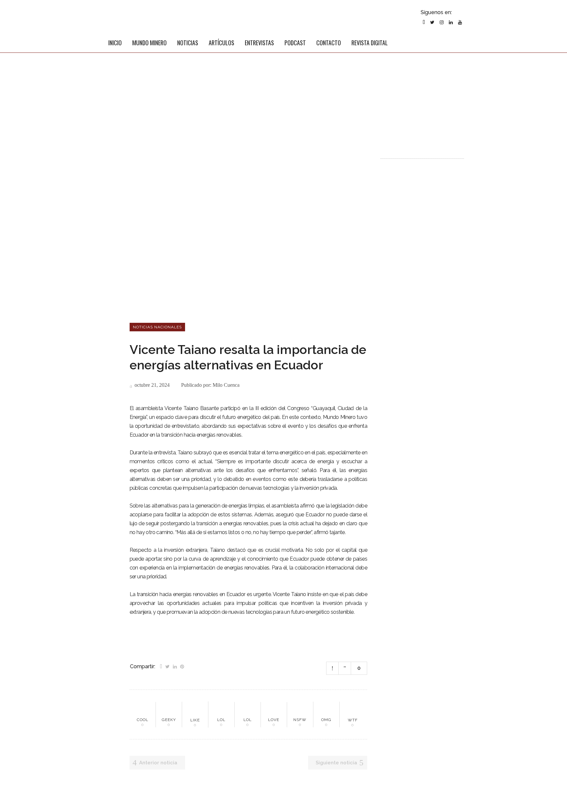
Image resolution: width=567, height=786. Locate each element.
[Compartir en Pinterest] (182, 666)
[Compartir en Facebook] (161, 666)
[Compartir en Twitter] (167, 666)
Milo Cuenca (226, 385)
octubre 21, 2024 (151, 385)
